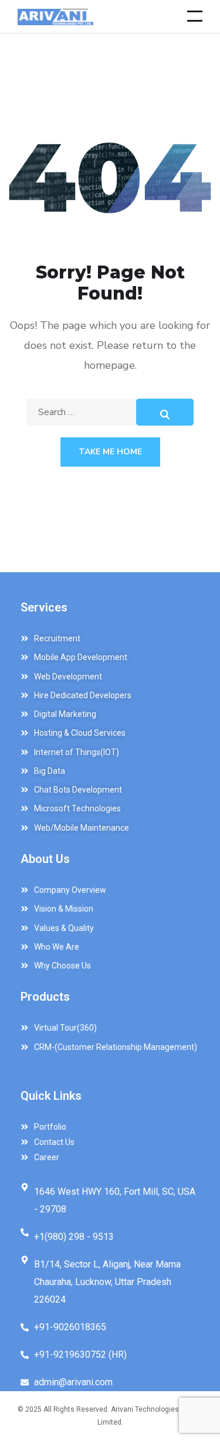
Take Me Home (110, 451)
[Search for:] (110, 412)
